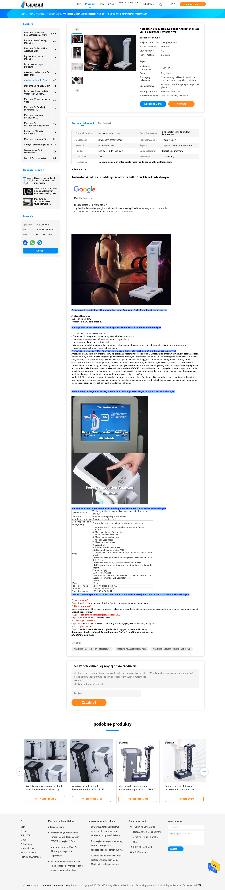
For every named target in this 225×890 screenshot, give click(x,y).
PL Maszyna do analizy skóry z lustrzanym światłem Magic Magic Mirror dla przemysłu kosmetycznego (106, 860)
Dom (23, 827)
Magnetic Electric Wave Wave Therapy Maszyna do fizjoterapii (65, 851)
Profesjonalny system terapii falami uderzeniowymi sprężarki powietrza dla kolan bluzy (66, 865)
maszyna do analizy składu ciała (131, 649)
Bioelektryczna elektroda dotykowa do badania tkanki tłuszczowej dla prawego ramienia (180, 789)
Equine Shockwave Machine (40, 57)
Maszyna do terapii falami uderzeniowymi (40, 33)
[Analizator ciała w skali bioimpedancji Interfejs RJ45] (88, 760)
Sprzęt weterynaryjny (40, 158)
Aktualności (26, 844)
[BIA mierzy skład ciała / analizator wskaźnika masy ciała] (28, 181)
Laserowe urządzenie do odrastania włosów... (40, 92)
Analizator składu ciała (40, 80)
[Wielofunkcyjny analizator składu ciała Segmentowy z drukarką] (42, 760)
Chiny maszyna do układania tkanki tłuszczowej (46, 885)
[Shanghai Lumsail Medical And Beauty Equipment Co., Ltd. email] (25, 242)
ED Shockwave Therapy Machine (40, 41)
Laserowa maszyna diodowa (40, 65)
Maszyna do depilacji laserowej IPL (40, 108)
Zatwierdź (89, 702)
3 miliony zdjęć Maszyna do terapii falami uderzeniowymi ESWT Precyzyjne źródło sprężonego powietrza (65, 837)
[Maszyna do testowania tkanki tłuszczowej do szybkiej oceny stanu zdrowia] (28, 202)
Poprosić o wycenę (193, 4)
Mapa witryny (27, 848)
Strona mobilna (28, 852)
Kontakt (40, 251)
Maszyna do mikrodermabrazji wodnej (40, 124)
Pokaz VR (25, 835)
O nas (23, 840)
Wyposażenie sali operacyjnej (40, 151)
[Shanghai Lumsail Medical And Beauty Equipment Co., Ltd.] (32, 4)
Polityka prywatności (31, 857)
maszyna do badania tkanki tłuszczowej (92, 649)
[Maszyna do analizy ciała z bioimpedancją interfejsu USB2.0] (134, 760)
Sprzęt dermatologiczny (40, 144)
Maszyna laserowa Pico (40, 139)
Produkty (25, 831)
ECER (199, 885)
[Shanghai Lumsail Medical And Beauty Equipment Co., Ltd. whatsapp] (32, 242)
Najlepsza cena (153, 103)
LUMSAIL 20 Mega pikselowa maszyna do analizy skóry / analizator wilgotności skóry (105, 831)
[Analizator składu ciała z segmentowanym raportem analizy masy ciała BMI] (28, 191)
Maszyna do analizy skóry (40, 86)
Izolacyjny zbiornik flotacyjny (40, 132)
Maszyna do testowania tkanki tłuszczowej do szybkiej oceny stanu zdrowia (44, 201)
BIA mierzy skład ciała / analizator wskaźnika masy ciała (45, 180)
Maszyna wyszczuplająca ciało (40, 100)
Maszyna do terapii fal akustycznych (40, 49)
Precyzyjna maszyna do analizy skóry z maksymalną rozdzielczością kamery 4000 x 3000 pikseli (106, 846)
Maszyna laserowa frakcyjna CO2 (40, 116)
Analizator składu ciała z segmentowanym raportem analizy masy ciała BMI (45, 191)
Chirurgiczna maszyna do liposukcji (40, 73)
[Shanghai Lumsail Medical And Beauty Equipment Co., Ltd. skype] (39, 242)
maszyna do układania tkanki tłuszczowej (171, 649)
